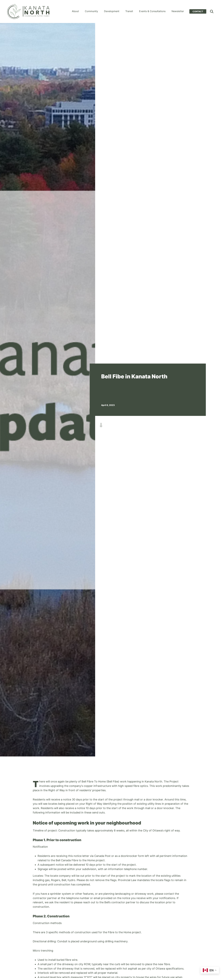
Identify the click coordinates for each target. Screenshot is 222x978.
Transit (129, 11)
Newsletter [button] (178, 11)
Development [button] (111, 11)
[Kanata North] (28, 11)
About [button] (75, 11)
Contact (198, 11)
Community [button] (91, 11)
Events (152, 11)
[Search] (212, 11)
